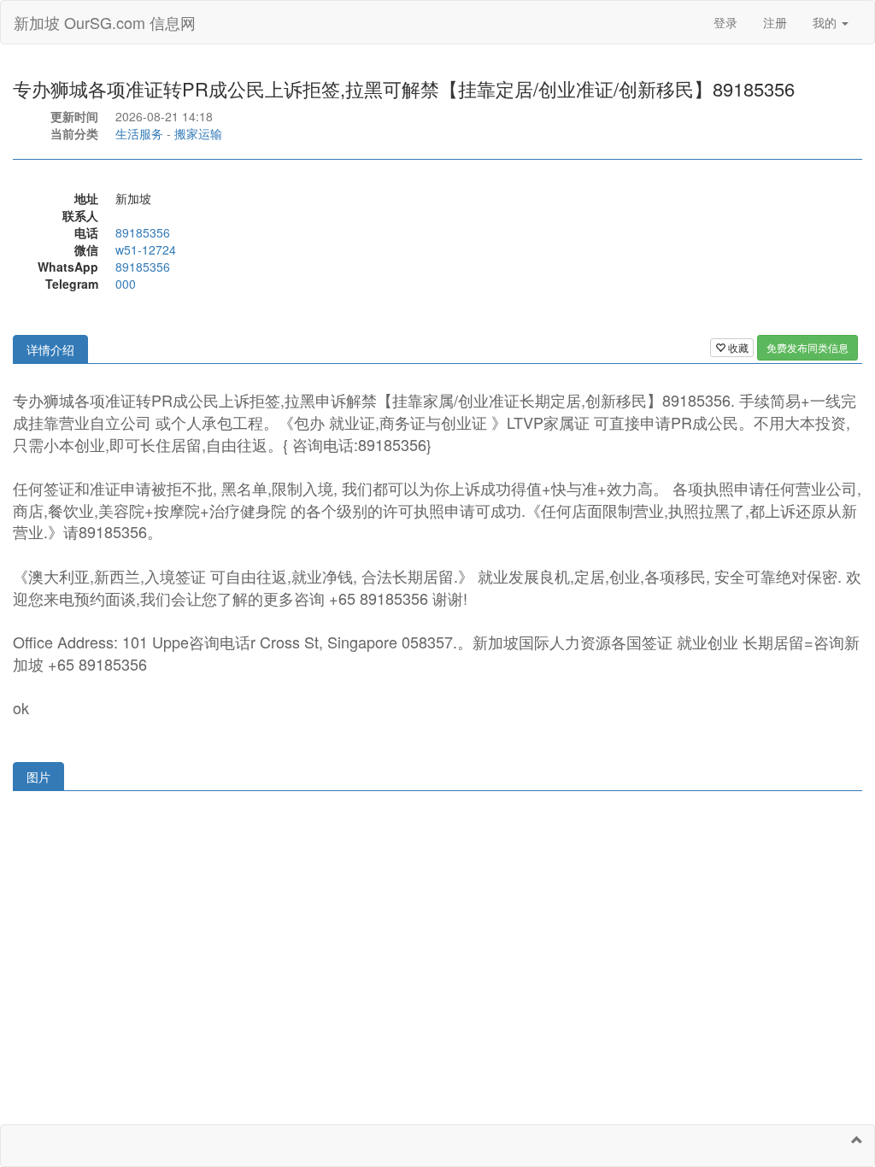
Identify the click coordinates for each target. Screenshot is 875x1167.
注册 (775, 22)
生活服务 (139, 133)
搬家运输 (198, 133)
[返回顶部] (857, 1139)
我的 (826, 22)
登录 (725, 22)
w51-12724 (145, 249)
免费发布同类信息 (807, 347)
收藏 (737, 347)
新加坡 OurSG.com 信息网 (105, 22)
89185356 (142, 232)
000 (125, 283)
